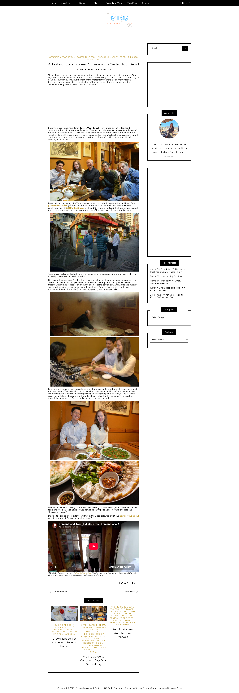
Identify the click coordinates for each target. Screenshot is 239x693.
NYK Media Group (74, 208)
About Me (66, 3)
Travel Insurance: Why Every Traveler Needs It (165, 282)
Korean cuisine (63, 627)
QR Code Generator (113, 688)
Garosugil (101, 627)
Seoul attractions (92, 639)
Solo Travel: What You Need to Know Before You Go (167, 296)
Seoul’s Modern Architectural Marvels (122, 633)
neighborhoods (92, 634)
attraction (55, 57)
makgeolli (69, 634)
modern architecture (123, 611)
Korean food (119, 57)
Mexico (97, 3)
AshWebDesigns (94, 688)
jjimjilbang (92, 632)
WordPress (176, 688)
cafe (84, 625)
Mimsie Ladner (83, 69)
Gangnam (87, 627)
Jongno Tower (124, 609)
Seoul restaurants (92, 645)
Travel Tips (132, 3)
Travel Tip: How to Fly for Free (166, 276)
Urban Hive (123, 625)
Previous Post (59, 591)
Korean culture (63, 629)
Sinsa (97, 647)
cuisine (59, 625)
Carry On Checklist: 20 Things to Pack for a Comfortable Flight (167, 270)
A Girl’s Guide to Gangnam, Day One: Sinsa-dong (93, 660)
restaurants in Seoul (93, 636)
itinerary (93, 629)
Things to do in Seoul (96, 651)
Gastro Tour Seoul (87, 57)
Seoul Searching (83, 573)
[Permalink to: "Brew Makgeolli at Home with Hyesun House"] (64, 613)
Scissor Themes (142, 688)
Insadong (104, 57)
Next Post (129, 591)
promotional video (57, 205)
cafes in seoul (97, 625)
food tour (69, 57)
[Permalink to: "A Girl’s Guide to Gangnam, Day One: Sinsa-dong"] (93, 613)
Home (53, 3)
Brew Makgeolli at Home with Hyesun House (64, 642)
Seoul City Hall (121, 620)
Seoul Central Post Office (122, 617)
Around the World (114, 3)
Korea (82, 3)
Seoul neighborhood (94, 642)
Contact (145, 3)
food (68, 625)
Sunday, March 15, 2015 (103, 69)
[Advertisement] (98, 48)
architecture (118, 607)
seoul (89, 638)
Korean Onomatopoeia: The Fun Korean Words (167, 289)
